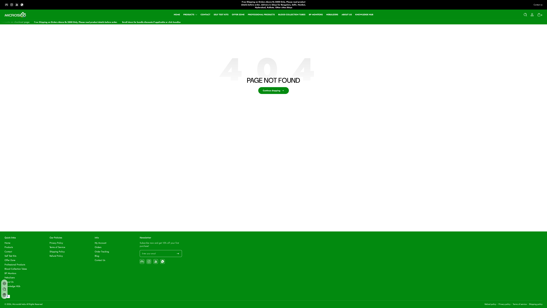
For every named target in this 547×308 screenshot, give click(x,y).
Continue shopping (271, 90)
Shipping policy (535, 304)
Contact (8, 251)
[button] (525, 14)
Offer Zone (10, 260)
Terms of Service (57, 247)
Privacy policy (504, 304)
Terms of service (520, 304)
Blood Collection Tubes (16, 268)
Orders (98, 247)
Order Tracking (102, 251)
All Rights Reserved (34, 304)
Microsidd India (19, 304)
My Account (100, 243)
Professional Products (15, 264)
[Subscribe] (178, 253)
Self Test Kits (10, 256)
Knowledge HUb (12, 286)
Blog (97, 256)
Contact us (538, 4)
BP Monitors (10, 273)
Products (188, 14)
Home (7, 243)
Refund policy (490, 304)
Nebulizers (10, 277)
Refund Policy (56, 256)
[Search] (525, 14)
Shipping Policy (57, 251)
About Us (9, 281)
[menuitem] (26, 243)
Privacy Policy (56, 243)
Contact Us (100, 260)
